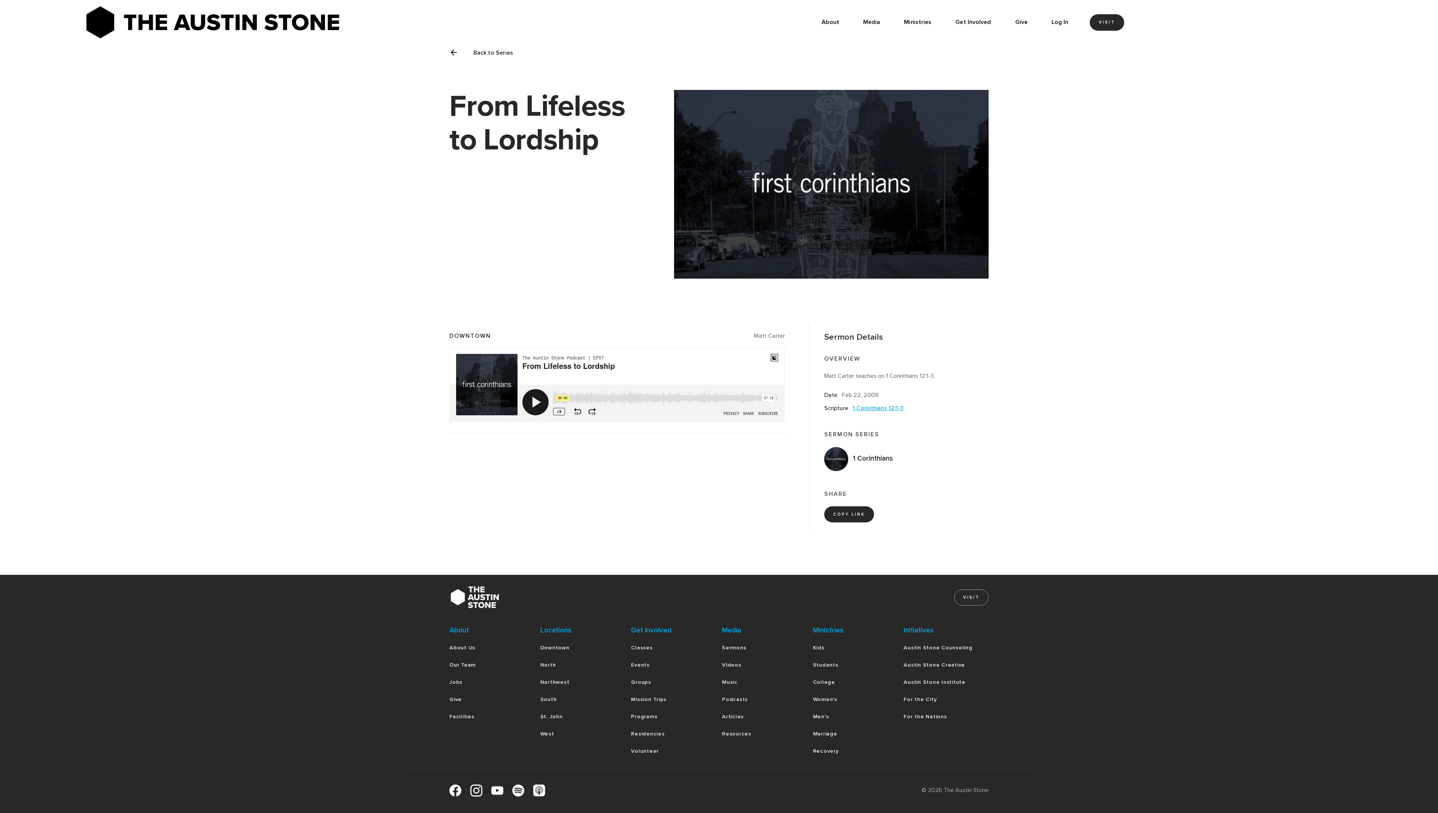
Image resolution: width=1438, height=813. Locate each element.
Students (825, 665)
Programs (644, 716)
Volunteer (645, 751)
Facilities (461, 716)
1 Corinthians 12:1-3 (878, 408)
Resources (736, 734)
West (547, 734)
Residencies (647, 734)
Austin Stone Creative (934, 665)
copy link (849, 514)
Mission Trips (649, 699)
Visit (1107, 22)
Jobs (455, 682)
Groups (641, 682)
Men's (821, 716)
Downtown (555, 647)
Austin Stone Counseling (938, 647)
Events (640, 665)
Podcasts (735, 699)
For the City (920, 699)
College (824, 682)
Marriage (825, 734)
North (548, 665)
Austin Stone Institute (934, 682)
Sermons (734, 647)
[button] (871, 22)
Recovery (826, 751)
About (830, 22)
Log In (1060, 22)
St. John (551, 716)
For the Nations (925, 716)
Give (1021, 22)
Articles (733, 716)
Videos (731, 665)
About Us (462, 647)
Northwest (555, 682)
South (548, 699)
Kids (819, 647)
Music (730, 682)
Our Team (462, 665)
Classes (641, 647)
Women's (825, 699)
